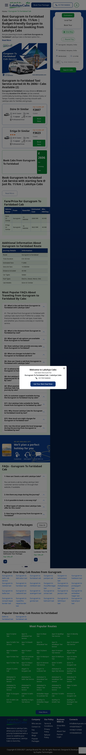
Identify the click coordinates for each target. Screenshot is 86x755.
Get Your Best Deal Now (43, 384)
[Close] (64, 368)
